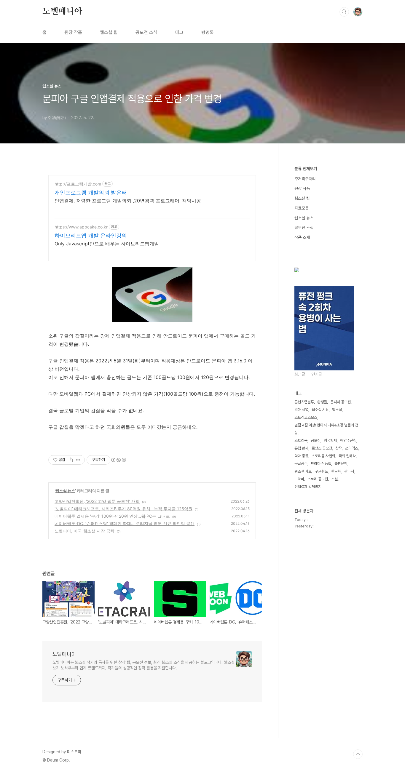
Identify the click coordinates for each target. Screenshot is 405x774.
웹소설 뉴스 (65, 490)
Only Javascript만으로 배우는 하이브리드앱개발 (107, 244)
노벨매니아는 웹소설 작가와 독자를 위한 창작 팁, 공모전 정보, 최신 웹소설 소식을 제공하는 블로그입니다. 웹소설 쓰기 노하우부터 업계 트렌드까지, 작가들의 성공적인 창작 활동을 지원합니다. (143, 665)
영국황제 (330, 440)
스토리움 (300, 440)
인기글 (316, 374)
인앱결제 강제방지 (307, 486)
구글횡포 (321, 471)
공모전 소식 (146, 32)
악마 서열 (301, 409)
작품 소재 (302, 237)
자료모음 (301, 208)
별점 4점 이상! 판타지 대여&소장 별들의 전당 (326, 429)
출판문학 (340, 463)
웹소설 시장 (320, 409)
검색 (344, 11)
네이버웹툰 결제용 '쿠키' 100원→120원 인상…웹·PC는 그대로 (112, 516)
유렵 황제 (301, 448)
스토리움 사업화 (323, 456)
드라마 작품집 (321, 463)
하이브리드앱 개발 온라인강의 (91, 235)
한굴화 (336, 471)
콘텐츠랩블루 (304, 402)
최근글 (299, 374)
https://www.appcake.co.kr (81, 226)
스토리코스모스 (305, 417)
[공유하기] (70, 459)
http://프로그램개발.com (78, 183)
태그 (179, 32)
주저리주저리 (305, 178)
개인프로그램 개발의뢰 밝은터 (91, 192)
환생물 (322, 402)
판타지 (349, 471)
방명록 (207, 32)
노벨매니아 (62, 11)
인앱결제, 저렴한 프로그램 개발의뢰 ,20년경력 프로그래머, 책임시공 (128, 201)
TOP (358, 754)
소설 (334, 479)
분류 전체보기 (305, 168)
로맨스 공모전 (322, 448)
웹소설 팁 (109, 32)
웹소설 (337, 409)
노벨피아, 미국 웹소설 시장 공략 (84, 530)
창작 (338, 448)
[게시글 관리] (78, 459)
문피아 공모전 (340, 402)
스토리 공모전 (317, 479)
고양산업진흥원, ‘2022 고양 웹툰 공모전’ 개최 (97, 501)
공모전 (316, 440)
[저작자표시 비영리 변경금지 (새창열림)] (118, 460)
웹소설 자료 (303, 471)
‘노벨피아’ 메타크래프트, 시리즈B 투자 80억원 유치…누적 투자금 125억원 (123, 508)
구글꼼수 (300, 463)
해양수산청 (348, 440)
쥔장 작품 (73, 32)
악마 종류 (301, 456)
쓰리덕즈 (351, 448)
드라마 (299, 479)
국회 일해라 (347, 456)
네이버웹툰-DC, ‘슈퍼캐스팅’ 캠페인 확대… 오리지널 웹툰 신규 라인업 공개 (124, 523)
